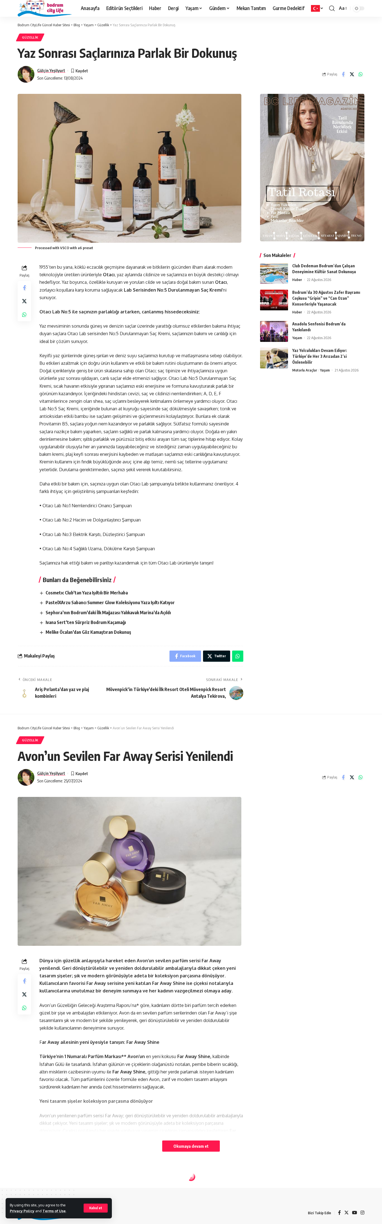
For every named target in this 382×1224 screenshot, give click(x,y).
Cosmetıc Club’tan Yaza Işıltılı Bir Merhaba (87, 593)
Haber (297, 280)
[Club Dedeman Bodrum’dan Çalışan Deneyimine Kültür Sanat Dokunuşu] (274, 273)
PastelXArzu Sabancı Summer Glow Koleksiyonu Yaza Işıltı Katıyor (110, 602)
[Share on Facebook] (343, 74)
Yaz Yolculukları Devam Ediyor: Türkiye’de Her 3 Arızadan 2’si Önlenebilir (319, 356)
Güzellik (30, 37)
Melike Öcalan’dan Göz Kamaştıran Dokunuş (88, 632)
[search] (332, 8)
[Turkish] (317, 8)
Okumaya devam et (191, 1146)
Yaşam (297, 337)
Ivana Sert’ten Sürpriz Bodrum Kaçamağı (86, 622)
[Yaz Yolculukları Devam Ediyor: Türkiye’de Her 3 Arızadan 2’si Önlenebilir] (274, 357)
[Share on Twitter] (352, 74)
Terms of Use (54, 1211)
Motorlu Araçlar (304, 370)
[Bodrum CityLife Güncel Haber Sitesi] (45, 8)
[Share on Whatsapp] (360, 74)
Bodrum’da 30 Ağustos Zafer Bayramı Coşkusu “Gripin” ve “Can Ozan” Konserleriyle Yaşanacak (326, 298)
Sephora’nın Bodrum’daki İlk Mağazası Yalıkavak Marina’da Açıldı (108, 612)
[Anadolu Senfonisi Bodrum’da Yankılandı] (274, 331)
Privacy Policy (22, 1211)
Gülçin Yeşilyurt (51, 70)
